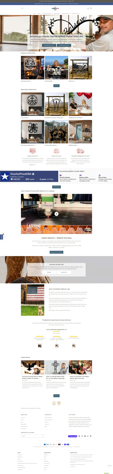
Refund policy (51, 446)
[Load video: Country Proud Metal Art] (56, 214)
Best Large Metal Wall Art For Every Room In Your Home (27, 463)
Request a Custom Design (56, 252)
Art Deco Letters (20, 461)
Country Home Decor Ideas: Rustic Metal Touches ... (32, 377)
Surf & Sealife (48, 81)
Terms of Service (24, 426)
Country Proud (20, 469)
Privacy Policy (23, 428)
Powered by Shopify (45, 446)
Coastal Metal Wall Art (21, 467)
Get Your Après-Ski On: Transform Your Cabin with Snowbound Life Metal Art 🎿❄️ (81, 462)
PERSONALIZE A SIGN (64, 45)
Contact (45, 469)
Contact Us (31, 164)
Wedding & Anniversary (75, 117)
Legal (22, 422)
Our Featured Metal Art (27, 145)
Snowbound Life (25, 81)
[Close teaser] (3, 234)
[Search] (22, 8)
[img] (56, 331)
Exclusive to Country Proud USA (54, 117)
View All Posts (72, 466)
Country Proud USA (39, 446)
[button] (35, 13)
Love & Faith (24, 117)
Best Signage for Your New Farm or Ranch (77, 464)
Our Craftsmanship (48, 419)
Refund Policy (23, 424)
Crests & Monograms (50, 145)
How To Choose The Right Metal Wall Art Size (79, 377)
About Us (46, 422)
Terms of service (63, 446)
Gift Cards (23, 417)
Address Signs (73, 145)
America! (71, 81)
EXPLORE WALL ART (49, 45)
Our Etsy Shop (56, 186)
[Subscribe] (42, 436)
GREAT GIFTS (64, 272)
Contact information (76, 446)
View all (56, 85)
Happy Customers (48, 417)
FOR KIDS (49, 272)
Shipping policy (69, 446)
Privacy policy (57, 446)
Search (22, 419)
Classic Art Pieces (20, 465)
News (46, 426)
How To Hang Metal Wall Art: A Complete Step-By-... (56, 377)
